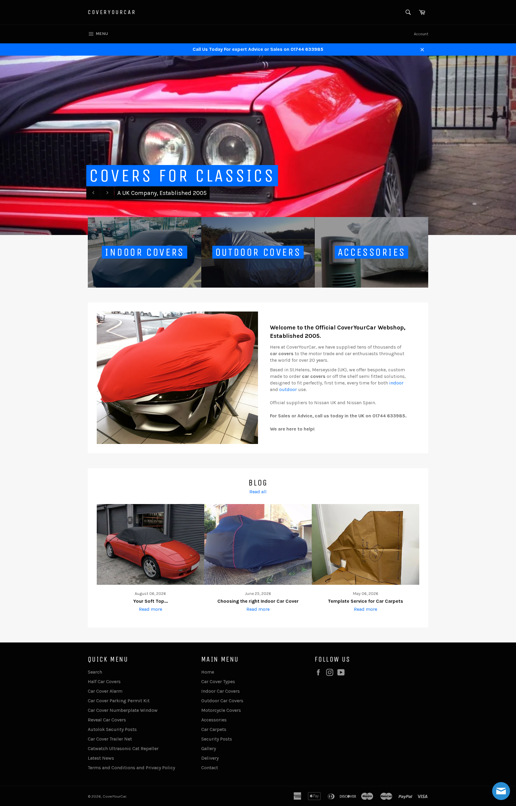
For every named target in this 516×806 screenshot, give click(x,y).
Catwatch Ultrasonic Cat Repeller (123, 748)
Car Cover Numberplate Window (123, 710)
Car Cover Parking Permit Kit (119, 700)
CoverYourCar (112, 12)
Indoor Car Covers (220, 691)
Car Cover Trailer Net (110, 739)
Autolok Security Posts (112, 729)
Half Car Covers (104, 681)
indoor (396, 383)
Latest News (101, 758)
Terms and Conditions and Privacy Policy (131, 767)
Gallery (208, 748)
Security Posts (216, 739)
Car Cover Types (218, 681)
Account (421, 34)
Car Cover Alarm (105, 691)
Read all (258, 491)
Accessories (214, 720)
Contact (209, 767)
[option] (258, 145)
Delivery (210, 758)
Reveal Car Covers (107, 720)
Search (95, 672)
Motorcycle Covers (221, 710)
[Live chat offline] (501, 791)
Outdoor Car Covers (222, 700)
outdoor (288, 389)
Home (207, 672)
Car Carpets (213, 729)
